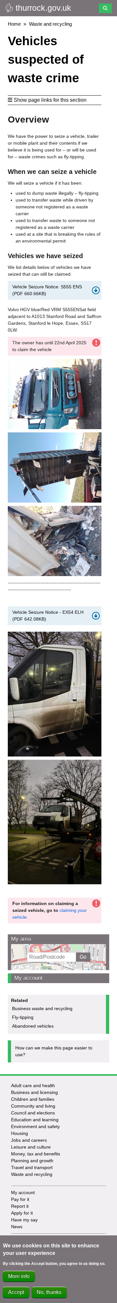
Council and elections (33, 1112)
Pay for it (20, 1199)
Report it (20, 1206)
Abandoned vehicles (33, 1026)
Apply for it (22, 1213)
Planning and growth (32, 1160)
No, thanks (49, 1292)
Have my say (24, 1219)
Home (14, 24)
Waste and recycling (50, 24)
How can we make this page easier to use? (53, 1051)
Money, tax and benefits (35, 1153)
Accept (16, 1292)
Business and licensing (34, 1092)
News (16, 1226)
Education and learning (34, 1119)
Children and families (32, 1099)
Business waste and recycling (42, 1008)
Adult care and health (33, 1085)
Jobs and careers (29, 1140)
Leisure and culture (31, 1147)
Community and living (33, 1106)
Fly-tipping (22, 1017)
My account (28, 978)
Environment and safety (35, 1126)
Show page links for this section (50, 100)
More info (19, 1276)
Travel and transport (32, 1167)
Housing (19, 1133)
